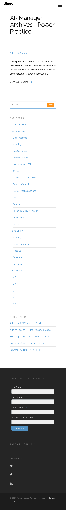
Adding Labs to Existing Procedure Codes (31, 330)
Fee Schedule (20, 151)
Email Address (19, 407)
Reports (17, 197)
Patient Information (22, 184)
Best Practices (20, 138)
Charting (17, 144)
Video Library (16, 231)
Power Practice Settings (24, 191)
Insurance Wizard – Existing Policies (28, 343)
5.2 (14, 304)
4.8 (14, 277)
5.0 (14, 290)
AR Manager (19, 52)
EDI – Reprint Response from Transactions (31, 336)
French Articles (20, 157)
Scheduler (18, 204)
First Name (17, 387)
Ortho (16, 171)
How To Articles (18, 131)
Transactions (19, 217)
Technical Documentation (25, 211)
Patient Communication (24, 177)
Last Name (17, 397)
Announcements (18, 124)
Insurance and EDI (22, 164)
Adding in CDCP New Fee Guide (26, 323)
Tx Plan (16, 224)
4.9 (14, 284)
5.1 (14, 297)
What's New (16, 270)
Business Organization (23, 417)
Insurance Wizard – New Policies (26, 350)
